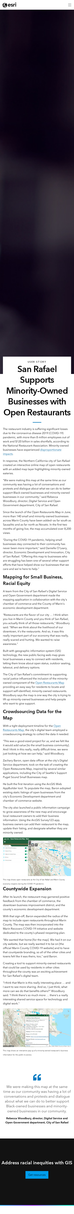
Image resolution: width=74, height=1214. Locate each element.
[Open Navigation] (69, 5)
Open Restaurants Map (49, 682)
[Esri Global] (9, 5)
